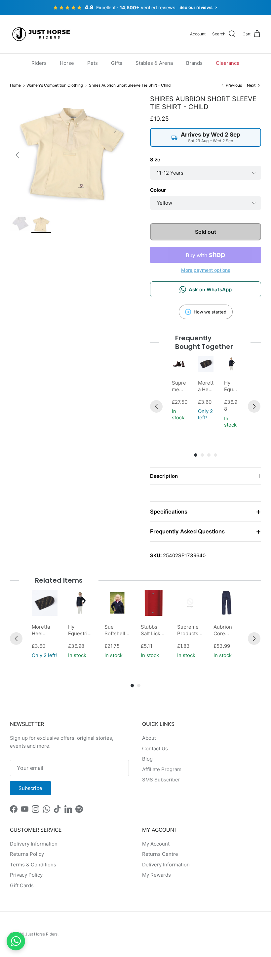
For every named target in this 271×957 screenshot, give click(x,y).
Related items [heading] (59, 580)
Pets (92, 63)
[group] (180, 393)
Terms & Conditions (33, 864)
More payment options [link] (205, 270)
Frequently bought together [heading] (204, 342)
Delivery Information (34, 844)
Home (15, 85)
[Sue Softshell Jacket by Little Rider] (117, 603)
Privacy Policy (26, 875)
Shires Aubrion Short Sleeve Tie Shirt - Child (130, 85)
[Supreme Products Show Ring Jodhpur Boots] (179, 364)
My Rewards (156, 875)
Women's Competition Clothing (54, 85)
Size (155, 159)
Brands (194, 63)
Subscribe (30, 788)
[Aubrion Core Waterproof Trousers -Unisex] (226, 603)
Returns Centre (160, 854)
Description (164, 476)
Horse (67, 63)
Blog (147, 759)
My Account (156, 844)
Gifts (116, 63)
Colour (158, 190)
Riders (39, 63)
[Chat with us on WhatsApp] (16, 941)
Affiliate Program (161, 769)
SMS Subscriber (161, 779)
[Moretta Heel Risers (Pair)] (205, 364)
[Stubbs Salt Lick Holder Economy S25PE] (154, 603)
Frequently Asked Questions (187, 531)
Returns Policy (27, 854)
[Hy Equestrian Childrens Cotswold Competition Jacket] (232, 364)
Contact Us (155, 748)
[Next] (254, 406)
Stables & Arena (154, 63)
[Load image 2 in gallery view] (73, 152)
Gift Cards (22, 885)
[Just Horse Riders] (42, 34)
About (149, 738)
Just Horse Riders (41, 934)
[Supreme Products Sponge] (190, 603)
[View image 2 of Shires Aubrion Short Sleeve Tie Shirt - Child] (41, 224)
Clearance (228, 63)
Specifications (168, 511)
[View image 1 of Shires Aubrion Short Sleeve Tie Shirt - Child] (20, 223)
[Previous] (156, 406)
